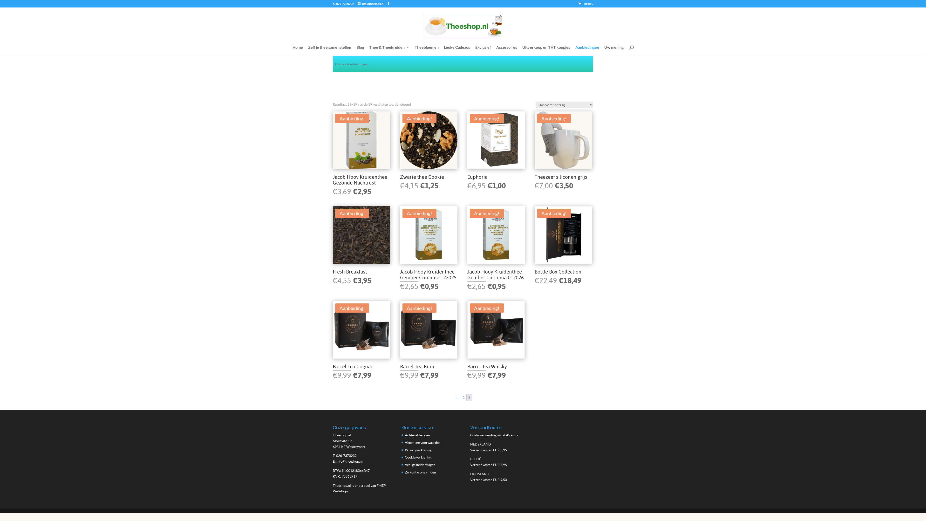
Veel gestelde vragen (420, 465)
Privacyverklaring (418, 450)
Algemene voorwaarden (423, 442)
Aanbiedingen (587, 47)
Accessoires (506, 47)
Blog (360, 47)
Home (298, 47)
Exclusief (483, 47)
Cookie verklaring (418, 457)
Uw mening (614, 47)
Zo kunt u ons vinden (420, 472)
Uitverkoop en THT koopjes (546, 47)
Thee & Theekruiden (387, 47)
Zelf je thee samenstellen (329, 47)
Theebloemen (427, 47)
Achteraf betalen (417, 435)
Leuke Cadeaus (457, 47)
